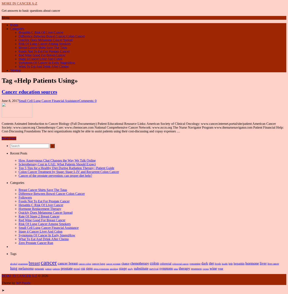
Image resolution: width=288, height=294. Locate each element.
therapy (184, 268)
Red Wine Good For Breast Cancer (42, 55)
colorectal (165, 263)
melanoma (26, 268)
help (231, 263)
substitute (141, 268)
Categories (17, 28)
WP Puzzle (23, 283)
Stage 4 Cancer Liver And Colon (40, 59)
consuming (195, 263)
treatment (196, 268)
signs (89, 268)
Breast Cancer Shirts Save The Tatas (43, 47)
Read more (9, 138)
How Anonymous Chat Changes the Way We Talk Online (57, 160)
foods (218, 263)
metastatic (39, 268)
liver (263, 263)
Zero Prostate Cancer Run (36, 243)
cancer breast (68, 263)
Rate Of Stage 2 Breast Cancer (39, 216)
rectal (77, 268)
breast (34, 263)
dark (204, 263)
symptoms (166, 268)
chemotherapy (139, 263)
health (225, 263)
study (130, 269)
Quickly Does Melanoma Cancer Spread (46, 40)
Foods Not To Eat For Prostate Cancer (44, 51)
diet (211, 263)
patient (48, 269)
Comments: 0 (88, 101)
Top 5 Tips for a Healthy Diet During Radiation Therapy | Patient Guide (66, 168)
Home (14, 25)
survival (154, 268)
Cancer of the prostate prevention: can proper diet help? (55, 175)
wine (213, 268)
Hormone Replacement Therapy (40, 209)
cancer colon (85, 263)
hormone (252, 263)
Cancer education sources (29, 92)
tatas (176, 269)
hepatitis (239, 263)
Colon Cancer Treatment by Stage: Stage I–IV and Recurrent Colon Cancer (69, 172)
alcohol (13, 263)
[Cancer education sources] (17, 116)
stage (123, 268)
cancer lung (98, 263)
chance (125, 263)
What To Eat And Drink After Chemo (44, 66)
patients (56, 269)
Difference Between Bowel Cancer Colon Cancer (52, 36)
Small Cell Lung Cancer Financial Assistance (49, 101)
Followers (25, 197)
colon (154, 263)
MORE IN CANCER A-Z (19, 3)
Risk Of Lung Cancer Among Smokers (45, 44)
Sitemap (15, 70)
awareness (23, 263)
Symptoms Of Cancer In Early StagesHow (47, 63)
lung (13, 268)
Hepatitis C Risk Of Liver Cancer (41, 32)
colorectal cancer (180, 264)
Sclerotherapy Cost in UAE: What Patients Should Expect (57, 164)
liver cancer (273, 263)
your (220, 268)
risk (83, 268)
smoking (114, 269)
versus (206, 269)
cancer (49, 262)
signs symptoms (101, 269)
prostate (67, 268)
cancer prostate (113, 264)
